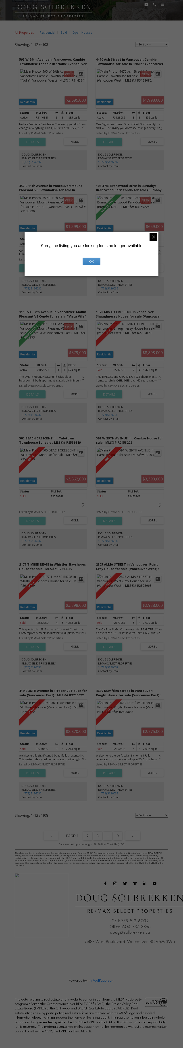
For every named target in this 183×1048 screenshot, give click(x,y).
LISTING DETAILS (32, 142)
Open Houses (82, 32)
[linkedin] (145, 883)
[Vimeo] (135, 883)
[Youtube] (155, 883)
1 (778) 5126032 (31, 162)
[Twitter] (125, 883)
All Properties (24, 32)
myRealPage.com (100, 980)
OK (91, 261)
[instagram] (115, 883)
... (108, 835)
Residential (47, 32)
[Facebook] (105, 883)
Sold (64, 32)
